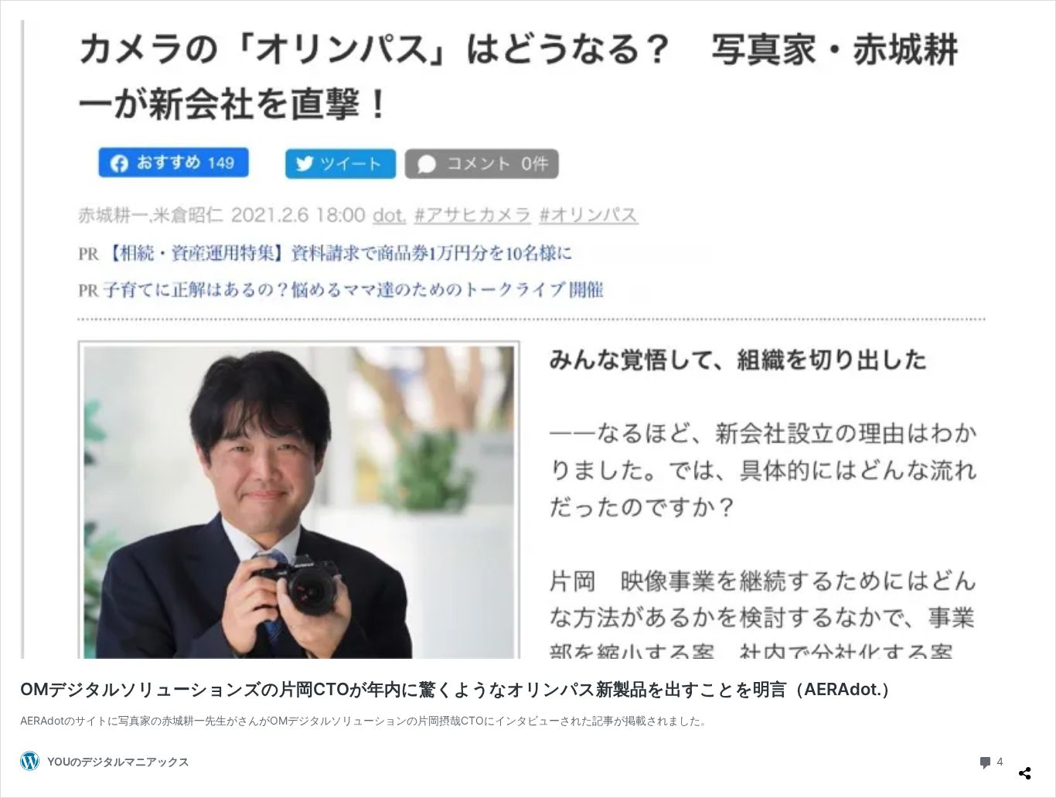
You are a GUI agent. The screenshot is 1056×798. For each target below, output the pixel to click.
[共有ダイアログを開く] (1025, 767)
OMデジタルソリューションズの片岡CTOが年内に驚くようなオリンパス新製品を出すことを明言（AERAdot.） (459, 689)
